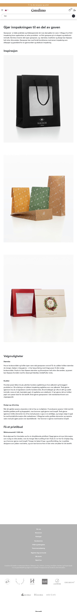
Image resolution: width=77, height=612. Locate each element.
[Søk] (73, 15)
